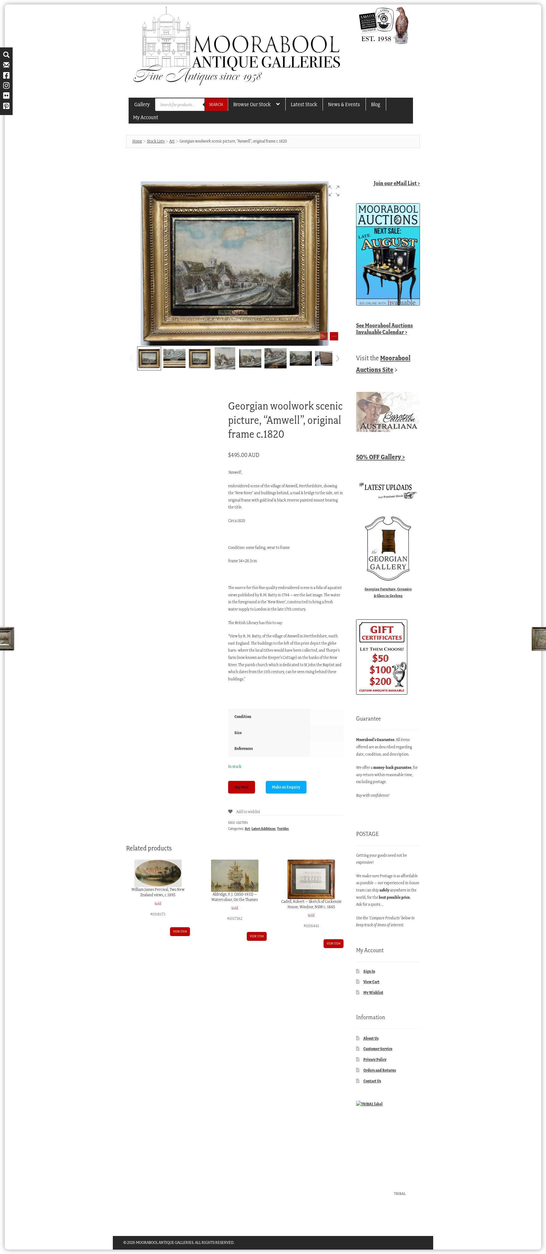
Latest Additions (264, 828)
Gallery (142, 104)
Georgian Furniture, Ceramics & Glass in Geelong (388, 592)
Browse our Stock (251, 104)
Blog (375, 104)
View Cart (371, 981)
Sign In (369, 971)
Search (216, 104)
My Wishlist (373, 992)
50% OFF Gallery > (380, 457)
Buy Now (241, 787)
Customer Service (377, 1048)
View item (180, 931)
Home (137, 141)
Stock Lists (156, 141)
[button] (334, 190)
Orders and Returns (379, 1070)
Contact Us (372, 1081)
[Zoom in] (334, 336)
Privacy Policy (374, 1059)
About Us (371, 1038)
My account (145, 117)
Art (172, 141)
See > (384, 329)
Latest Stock (304, 104)
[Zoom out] (323, 336)
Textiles (283, 828)
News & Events (344, 104)
